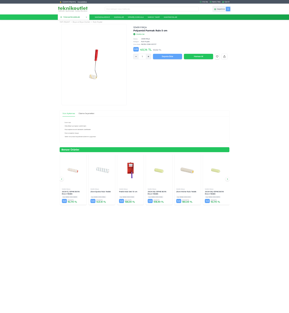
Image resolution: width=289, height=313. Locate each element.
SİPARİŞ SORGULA (136, 17)
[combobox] (151, 9)
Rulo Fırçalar (97, 22)
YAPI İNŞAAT (65, 22)
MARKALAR (119, 17)
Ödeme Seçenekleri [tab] (86, 113)
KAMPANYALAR (170, 17)
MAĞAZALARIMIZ (102, 17)
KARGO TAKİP (154, 17)
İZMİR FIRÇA (140, 27)
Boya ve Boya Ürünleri (81, 22)
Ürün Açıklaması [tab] (68, 113)
